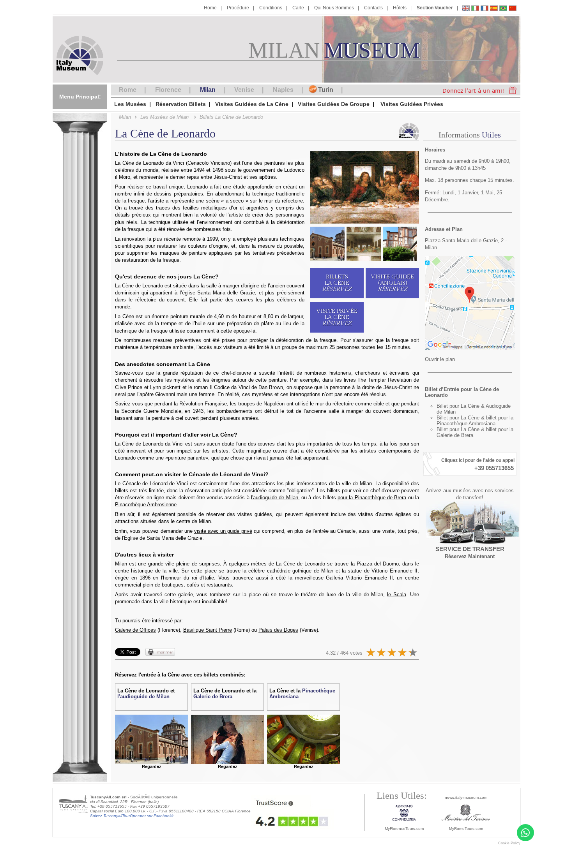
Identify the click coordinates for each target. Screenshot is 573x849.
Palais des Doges (278, 630)
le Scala (396, 594)
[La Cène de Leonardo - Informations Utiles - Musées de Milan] (484, 9)
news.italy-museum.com (466, 797)
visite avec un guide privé (223, 531)
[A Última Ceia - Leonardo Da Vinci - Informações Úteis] (503, 9)
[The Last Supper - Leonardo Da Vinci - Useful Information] (466, 9)
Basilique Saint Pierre (207, 630)
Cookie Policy (509, 843)
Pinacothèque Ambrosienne (146, 504)
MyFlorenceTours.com (404, 828)
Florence (168, 89)
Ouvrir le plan (440, 359)
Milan (208, 89)
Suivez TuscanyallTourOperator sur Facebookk (131, 816)
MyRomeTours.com (466, 828)
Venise (244, 89)
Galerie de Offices (135, 630)
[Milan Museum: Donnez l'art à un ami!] (477, 90)
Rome (127, 89)
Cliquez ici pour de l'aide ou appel (478, 460)
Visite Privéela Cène (336, 317)
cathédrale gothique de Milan (300, 571)
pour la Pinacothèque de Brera (372, 497)
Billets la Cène (337, 282)
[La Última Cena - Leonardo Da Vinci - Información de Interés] (494, 9)
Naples (283, 89)
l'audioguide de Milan (274, 497)
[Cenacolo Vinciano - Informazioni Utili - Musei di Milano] (475, 9)
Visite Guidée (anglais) (392, 282)
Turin (325, 89)
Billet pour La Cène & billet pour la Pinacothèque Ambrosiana (475, 420)
